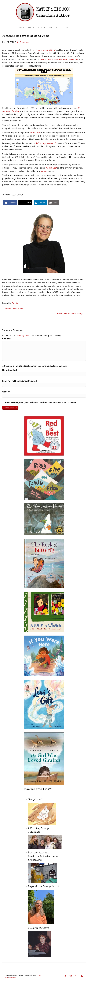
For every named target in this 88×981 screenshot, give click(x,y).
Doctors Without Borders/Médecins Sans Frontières (43, 856)
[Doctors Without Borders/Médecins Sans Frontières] (42, 872)
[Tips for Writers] (39, 943)
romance (44, 170)
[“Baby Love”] (42, 813)
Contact (66, 27)
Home (21, 27)
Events (15, 303)
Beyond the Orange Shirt (43, 886)
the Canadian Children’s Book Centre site (59, 59)
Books (30, 27)
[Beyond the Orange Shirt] (41, 906)
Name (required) (9, 369)
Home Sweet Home (46, 49)
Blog (57, 27)
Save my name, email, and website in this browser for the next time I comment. (41, 402)
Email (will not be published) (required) (19, 380)
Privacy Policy (23, 335)
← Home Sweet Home (12, 308)
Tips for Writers (38, 928)
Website (6, 391)
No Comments (22, 42)
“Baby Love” (35, 800)
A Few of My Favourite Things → (70, 313)
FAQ (50, 27)
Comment (6, 338)
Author (40, 27)
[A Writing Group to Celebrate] (45, 841)
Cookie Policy (12, 977)
